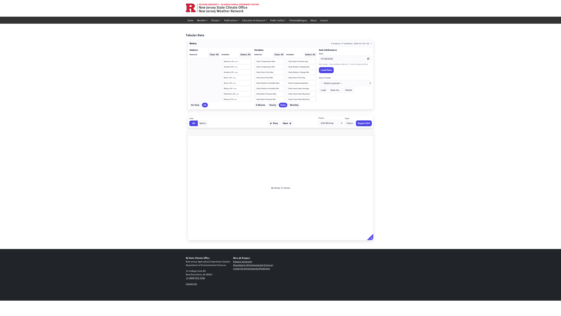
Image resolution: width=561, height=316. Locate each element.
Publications (230, 20)
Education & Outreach (253, 20)
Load (323, 90)
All (205, 105)
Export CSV (364, 123)
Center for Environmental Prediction (251, 268)
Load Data (326, 70)
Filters (350, 123)
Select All (245, 54)
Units (191, 118)
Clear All (214, 54)
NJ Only (195, 105)
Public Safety (277, 20)
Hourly (272, 105)
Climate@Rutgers (298, 20)
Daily (283, 105)
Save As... (335, 90)
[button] (280, 43)
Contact (324, 20)
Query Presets (325, 78)
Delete (348, 90)
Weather (201, 20)
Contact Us (191, 283)
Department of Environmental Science (252, 265)
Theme (321, 118)
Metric (203, 123)
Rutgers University (242, 261)
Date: (321, 54)
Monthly (294, 105)
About (314, 20)
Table (347, 118)
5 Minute (260, 105)
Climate (215, 20)
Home (191, 20)
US (193, 123)
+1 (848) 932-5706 (195, 277)
